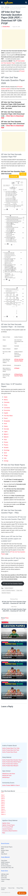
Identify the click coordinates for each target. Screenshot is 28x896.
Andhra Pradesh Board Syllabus (10, 764)
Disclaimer (3, 888)
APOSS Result (5, 777)
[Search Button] (26, 2)
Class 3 (3, 798)
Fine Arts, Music (8, 415)
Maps (3, 832)
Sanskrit (6, 447)
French (6, 418)
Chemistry (6, 402)
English (6, 413)
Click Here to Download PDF (12, 117)
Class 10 (3, 811)
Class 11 (3, 812)
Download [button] (13, 176)
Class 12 (3, 814)
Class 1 (3, 795)
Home (2, 7)
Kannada (6, 429)
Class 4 (3, 800)
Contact (3, 889)
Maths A (6, 434)
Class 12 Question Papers (8, 590)
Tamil (5, 453)
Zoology (6, 461)
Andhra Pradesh (9, 588)
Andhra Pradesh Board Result (9, 752)
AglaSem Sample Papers (8, 825)
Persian (6, 442)
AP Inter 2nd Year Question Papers (18, 360)
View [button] (22, 174)
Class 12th (19, 590)
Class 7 (3, 805)
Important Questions (7, 829)
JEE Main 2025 (5, 874)
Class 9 (3, 809)
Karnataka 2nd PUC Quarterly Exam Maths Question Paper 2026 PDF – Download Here (13, 675)
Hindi (5, 423)
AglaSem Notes (6, 823)
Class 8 (3, 807)
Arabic (5, 397)
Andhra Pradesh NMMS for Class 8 (11, 785)
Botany (6, 400)
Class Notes (4, 860)
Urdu (5, 458)
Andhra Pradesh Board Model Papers (11, 762)
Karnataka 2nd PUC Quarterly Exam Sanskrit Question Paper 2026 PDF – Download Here (13, 635)
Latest (2, 881)
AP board (21, 71)
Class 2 (3, 797)
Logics (5, 431)
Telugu (6, 455)
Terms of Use (11, 888)
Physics (6, 445)
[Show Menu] (2, 2)
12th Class (7, 7)
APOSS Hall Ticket (6, 775)
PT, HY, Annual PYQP (7, 827)
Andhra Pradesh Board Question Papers (12, 760)
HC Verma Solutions (6, 866)
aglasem (8, 2)
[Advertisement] (13, 39)
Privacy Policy (20, 888)
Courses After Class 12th (7, 867)
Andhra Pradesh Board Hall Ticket (10, 750)
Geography (7, 421)
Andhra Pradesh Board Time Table (10, 748)
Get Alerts (22, 893)
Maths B (6, 437)
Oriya (5, 439)
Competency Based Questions (9, 831)
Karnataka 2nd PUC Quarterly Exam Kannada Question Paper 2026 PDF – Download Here (13, 655)
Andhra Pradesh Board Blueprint (10, 765)
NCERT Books (4, 864)
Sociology (6, 450)
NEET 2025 (4, 876)
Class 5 (3, 802)
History (6, 426)
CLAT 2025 (4, 877)
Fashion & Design (5, 879)
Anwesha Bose (6, 26)
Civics (5, 405)
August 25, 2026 (16, 26)
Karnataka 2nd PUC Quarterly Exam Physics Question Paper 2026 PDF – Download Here (13, 695)
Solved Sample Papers (6, 847)
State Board (4, 854)
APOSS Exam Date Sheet (8, 773)
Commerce (7, 407)
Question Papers (6, 592)
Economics (7, 410)
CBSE (2, 852)
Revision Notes (5, 850)
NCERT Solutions (5, 862)
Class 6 (3, 804)
